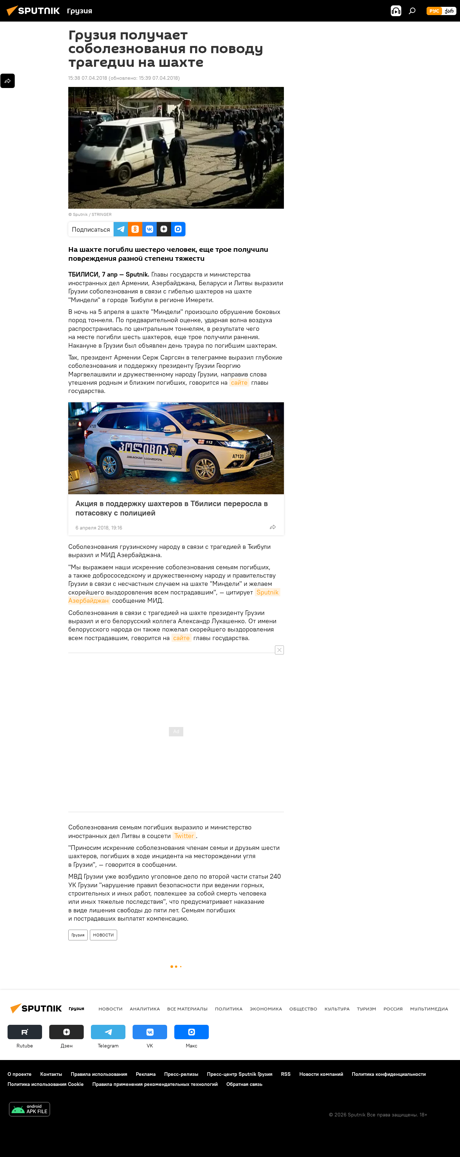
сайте (239, 382)
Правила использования (99, 1074)
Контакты (51, 1074)
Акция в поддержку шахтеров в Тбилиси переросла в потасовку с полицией (171, 508)
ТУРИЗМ (366, 1008)
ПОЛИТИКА (229, 1008)
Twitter (184, 836)
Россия (393, 1008)
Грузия (78, 935)
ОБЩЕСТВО (303, 1008)
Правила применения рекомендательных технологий (155, 1084)
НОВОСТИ (103, 935)
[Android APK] (29, 1110)
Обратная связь (244, 1084)
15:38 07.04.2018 (87, 78)
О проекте (20, 1074)
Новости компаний (321, 1074)
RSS (286, 1074)
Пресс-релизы (181, 1074)
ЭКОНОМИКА (266, 1008)
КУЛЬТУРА (337, 1008)
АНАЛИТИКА (145, 1008)
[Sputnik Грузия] (35, 17)
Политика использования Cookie (46, 1084)
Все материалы (187, 1008)
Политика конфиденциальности (389, 1074)
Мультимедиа (429, 1008)
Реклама (146, 1074)
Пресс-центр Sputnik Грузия (239, 1074)
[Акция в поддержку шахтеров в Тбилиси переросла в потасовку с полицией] (176, 448)
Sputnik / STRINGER (92, 214)
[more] (273, 527)
